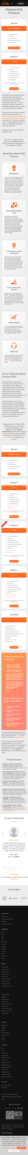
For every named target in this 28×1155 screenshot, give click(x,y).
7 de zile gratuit (14, 561)
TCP (2, 939)
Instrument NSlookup (6, 1077)
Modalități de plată (6, 1067)
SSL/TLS (3, 949)
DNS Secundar (5, 994)
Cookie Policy (5, 1127)
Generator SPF (5, 1072)
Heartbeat (4, 946)
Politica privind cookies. (9, 1148)
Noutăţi (3, 1028)
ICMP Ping (4, 942)
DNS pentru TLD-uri (6, 1011)
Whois (3, 1099)
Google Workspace (6, 979)
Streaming (4, 956)
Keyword (3, 944)
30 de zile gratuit (14, 88)
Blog (2, 1048)
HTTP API (4, 1060)
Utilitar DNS (4, 1069)
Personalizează (14, 1150)
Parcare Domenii (5, 983)
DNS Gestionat (5, 974)
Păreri (2, 1037)
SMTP (3, 954)
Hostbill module (5, 1065)
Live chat (18, 735)
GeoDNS (3, 921)
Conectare (21, 3)
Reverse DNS (13, 118)
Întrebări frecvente (6, 1058)
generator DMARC (6, 1074)
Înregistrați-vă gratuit (14, 47)
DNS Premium (5, 917)
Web (2, 935)
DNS (2, 932)
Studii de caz (4, 1053)
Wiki (2, 1050)
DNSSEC (20, 118)
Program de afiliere (6, 1085)
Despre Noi (4, 1025)
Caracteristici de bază (13, 505)
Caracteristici (4, 1055)
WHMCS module (5, 1062)
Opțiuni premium (12, 507)
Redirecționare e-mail (6, 1004)
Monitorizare (4, 929)
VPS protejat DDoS (6, 986)
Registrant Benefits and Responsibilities (11, 1096)
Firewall (3, 951)
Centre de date (5, 1032)
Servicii (3, 964)
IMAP (2, 958)
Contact (3, 1030)
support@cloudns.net (19, 737)
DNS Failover (4, 972)
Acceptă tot (21, 1148)
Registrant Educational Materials (9, 1094)
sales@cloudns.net (11, 726)
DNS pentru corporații (6, 924)
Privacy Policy (18, 1125)
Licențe (10, 1129)
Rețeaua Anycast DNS (15, 116)
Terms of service (6, 1125)
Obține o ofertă (14, 647)
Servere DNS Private (6, 1009)
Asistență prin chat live (20, 808)
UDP (2, 937)
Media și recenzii (5, 1035)
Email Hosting (4, 1013)
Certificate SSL (5, 981)
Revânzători (4, 1087)
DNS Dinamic (4, 967)
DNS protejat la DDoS (7, 919)
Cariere (3, 1040)
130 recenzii (14, 879)
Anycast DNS (4, 1001)
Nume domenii (5, 1006)
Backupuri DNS (5, 999)
